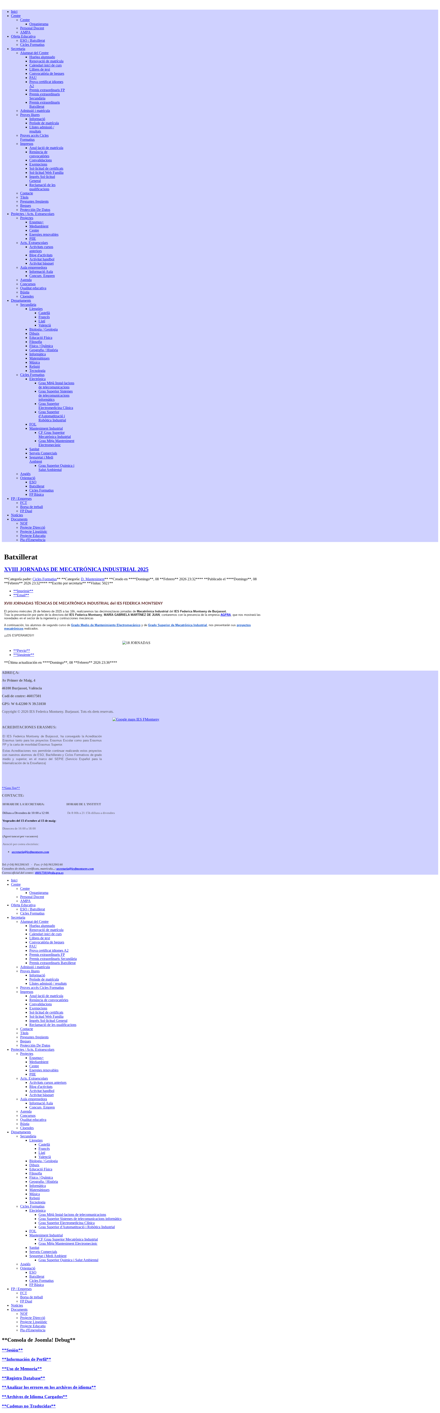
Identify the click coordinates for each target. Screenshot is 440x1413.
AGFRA (225, 615)
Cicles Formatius (45, 579)
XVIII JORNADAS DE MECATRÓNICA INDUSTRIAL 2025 (76, 569)
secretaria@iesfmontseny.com (30, 852)
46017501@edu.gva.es (49, 872)
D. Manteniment (92, 579)
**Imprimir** (23, 591)
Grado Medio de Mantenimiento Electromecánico (105, 625)
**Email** (21, 595)
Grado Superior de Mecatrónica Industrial (177, 625)
